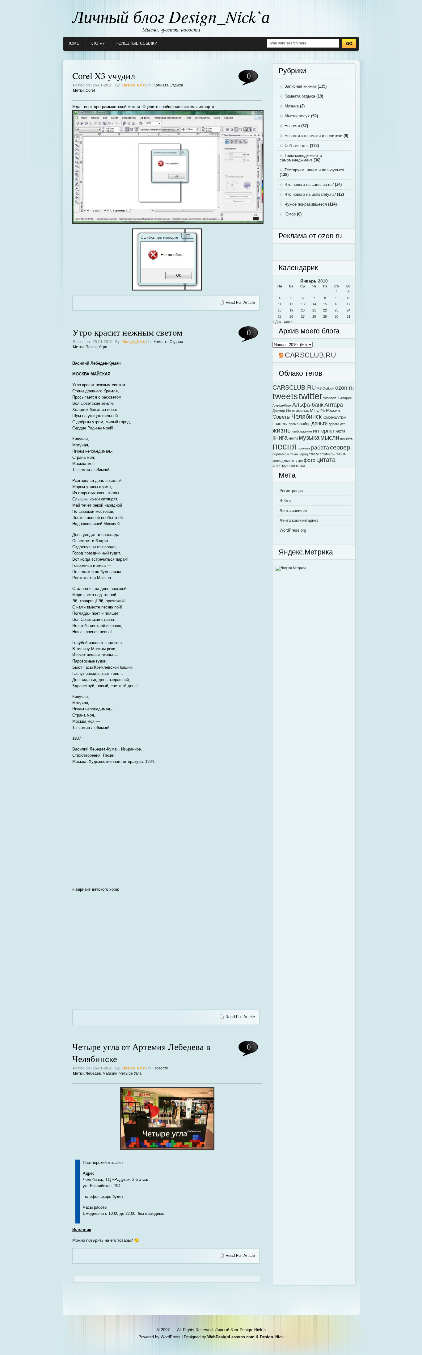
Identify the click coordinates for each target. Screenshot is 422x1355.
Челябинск (306, 416)
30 (336, 316)
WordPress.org (293, 530)
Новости (161, 1068)
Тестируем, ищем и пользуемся (314, 170)
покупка (304, 448)
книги (293, 438)
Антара (333, 404)
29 (325, 316)
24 (348, 310)
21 (314, 310)
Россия (333, 410)
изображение (302, 431)
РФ (322, 410)
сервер (340, 447)
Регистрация (291, 490)
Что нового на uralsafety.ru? (310, 194)
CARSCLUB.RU (310, 355)
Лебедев (93, 1073)
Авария (346, 398)
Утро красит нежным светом (127, 332)
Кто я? (97, 43)
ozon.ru (344, 387)
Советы (281, 417)
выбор (304, 424)
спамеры (327, 454)
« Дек (276, 322)
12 (291, 304)
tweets (285, 396)
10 (348, 298)
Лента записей (293, 510)
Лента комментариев (299, 520)
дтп (342, 424)
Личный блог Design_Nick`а (171, 16)
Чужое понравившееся (306, 204)
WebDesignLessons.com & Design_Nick (245, 1337)
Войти (285, 500)
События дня (297, 145)
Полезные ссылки (136, 43)
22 (325, 310)
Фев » (288, 322)
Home (73, 43)
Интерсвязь (297, 410)
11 (279, 304)
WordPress (170, 1337)
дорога (334, 424)
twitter (311, 396)
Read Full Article (240, 302)
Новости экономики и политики (313, 135)
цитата (325, 459)
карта (340, 431)
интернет (324, 431)
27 (303, 316)
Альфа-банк (307, 404)
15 (325, 304)
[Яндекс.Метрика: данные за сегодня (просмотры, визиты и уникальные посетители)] (291, 568)
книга (280, 437)
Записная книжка (300, 86)
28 (314, 316)
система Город (296, 454)
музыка (309, 437)
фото (309, 460)
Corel (90, 90)
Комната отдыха (168, 85)
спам (314, 454)
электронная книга (288, 465)
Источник (81, 1229)
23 (336, 310)
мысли (329, 437)
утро (103, 347)
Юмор (290, 214)
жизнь (281, 430)
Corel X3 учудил (103, 75)
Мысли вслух (297, 116)
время (293, 424)
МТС (314, 410)
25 (279, 316)
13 (303, 304)
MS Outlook (325, 388)
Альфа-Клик (281, 405)
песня (91, 347)
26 (291, 316)
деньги (319, 423)
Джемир (278, 410)
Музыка (292, 106)
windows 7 (331, 398)
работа (320, 447)
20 (303, 310)
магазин (110, 1073)
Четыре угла (130, 1073)
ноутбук (346, 438)
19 (291, 310)
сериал (278, 454)
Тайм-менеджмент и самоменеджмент (301, 157)
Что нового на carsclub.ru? (309, 184)
